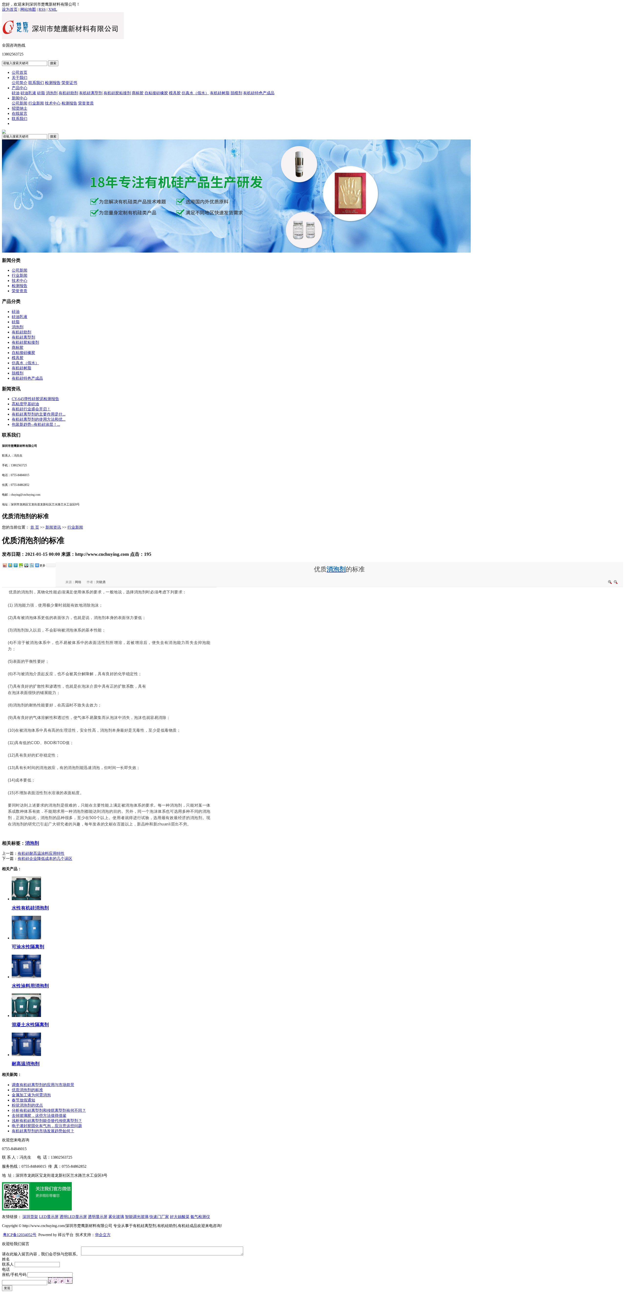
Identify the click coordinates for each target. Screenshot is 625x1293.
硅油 (16, 93)
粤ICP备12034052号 (19, 1235)
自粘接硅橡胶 (156, 93)
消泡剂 (52, 93)
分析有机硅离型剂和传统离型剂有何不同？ (49, 1110)
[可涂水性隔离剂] (26, 938)
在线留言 (19, 113)
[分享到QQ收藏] (26, 565)
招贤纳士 (19, 108)
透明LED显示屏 (73, 1217)
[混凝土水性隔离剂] (26, 1016)
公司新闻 (19, 103)
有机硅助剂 (68, 93)
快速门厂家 (159, 1217)
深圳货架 (30, 1217)
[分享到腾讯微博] (15, 565)
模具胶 (175, 93)
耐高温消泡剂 (26, 1063)
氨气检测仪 (200, 1217)
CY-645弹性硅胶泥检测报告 (35, 399)
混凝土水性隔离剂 (30, 1024)
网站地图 (28, 9)
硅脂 (41, 93)
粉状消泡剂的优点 (27, 1105)
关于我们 (19, 77)
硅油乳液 (28, 93)
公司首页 (19, 72)
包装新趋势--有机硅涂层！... (36, 424)
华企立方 (103, 1235)
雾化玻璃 (116, 1217)
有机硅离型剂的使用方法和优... (38, 419)
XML (52, 9)
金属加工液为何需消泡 (31, 1095)
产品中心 (19, 88)
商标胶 (138, 93)
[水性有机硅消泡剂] (26, 899)
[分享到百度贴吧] (31, 565)
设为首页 (10, 9)
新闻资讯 (53, 527)
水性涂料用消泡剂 (30, 985)
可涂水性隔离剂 (28, 946)
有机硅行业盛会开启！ (31, 409)
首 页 (34, 527)
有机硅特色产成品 (258, 93)
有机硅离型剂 (91, 93)
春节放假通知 (23, 1100)
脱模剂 (236, 93)
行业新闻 (36, 103)
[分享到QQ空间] (10, 565)
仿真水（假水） (195, 93)
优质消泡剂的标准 (27, 1090)
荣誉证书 (69, 83)
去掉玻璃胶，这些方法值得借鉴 (39, 1115)
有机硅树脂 (219, 93)
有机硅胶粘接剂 (117, 93)
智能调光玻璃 (136, 1217)
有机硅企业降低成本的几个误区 (45, 858)
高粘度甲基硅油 (25, 404)
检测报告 (53, 83)
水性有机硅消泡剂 (30, 907)
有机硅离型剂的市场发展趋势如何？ (43, 1131)
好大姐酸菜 (179, 1217)
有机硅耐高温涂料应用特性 (41, 853)
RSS (42, 9)
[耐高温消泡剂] (26, 1055)
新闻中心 (19, 98)
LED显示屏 (49, 1217)
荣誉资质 (86, 103)
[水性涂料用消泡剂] (26, 977)
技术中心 (53, 103)
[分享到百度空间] (20, 565)
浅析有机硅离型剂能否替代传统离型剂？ (47, 1121)
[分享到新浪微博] (4, 565)
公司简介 (19, 83)
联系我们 (36, 83)
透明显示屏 (97, 1217)
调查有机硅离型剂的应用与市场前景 (43, 1085)
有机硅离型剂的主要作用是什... (38, 414)
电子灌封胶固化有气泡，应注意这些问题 (47, 1126)
